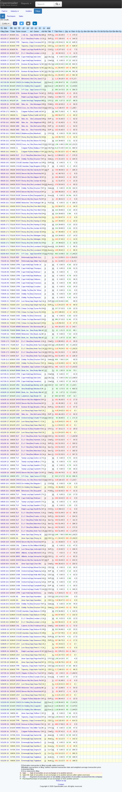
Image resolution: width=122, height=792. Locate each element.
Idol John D (38, 57)
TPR (17, 42)
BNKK (18, 330)
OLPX (18, 673)
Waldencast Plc (27, 133)
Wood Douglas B (40, 567)
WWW (18, 203)
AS (17, 534)
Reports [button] (25, 3)
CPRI (18, 57)
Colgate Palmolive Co (29, 111)
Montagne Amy (39, 104)
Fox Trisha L (39, 673)
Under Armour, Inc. (28, 100)
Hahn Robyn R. (40, 214)
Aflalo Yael (38, 261)
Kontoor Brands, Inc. (29, 64)
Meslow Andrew (40, 389)
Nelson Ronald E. (40, 629)
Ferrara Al (37, 192)
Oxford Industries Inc (29, 418)
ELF (17, 38)
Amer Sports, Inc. (28, 534)
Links (5, 23)
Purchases (11, 16)
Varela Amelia (39, 170)
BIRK (18, 79)
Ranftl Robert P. (40, 49)
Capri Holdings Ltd (28, 57)
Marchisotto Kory (40, 155)
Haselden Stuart (40, 596)
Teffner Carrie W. (40, 713)
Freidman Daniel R (41, 626)
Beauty (33, 38)
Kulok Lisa (38, 162)
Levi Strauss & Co (28, 301)
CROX (18, 108)
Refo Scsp (38, 257)
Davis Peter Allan (40, 199)
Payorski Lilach (40, 297)
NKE (17, 104)
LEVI (18, 301)
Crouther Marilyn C (41, 286)
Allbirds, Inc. (26, 553)
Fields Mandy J (40, 447)
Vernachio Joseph (41, 556)
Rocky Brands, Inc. (28, 137)
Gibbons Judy (39, 279)
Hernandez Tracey (41, 578)
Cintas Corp (26, 308)
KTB (17, 64)
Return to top (61, 781)
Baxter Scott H (39, 64)
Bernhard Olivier (40, 82)
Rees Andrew (39, 108)
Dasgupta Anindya (41, 195)
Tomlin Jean (38, 265)
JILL (17, 35)
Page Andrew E (40, 658)
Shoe (32, 79)
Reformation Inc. (27, 257)
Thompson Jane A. (41, 268)
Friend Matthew (40, 130)
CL (17, 111)
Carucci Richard (40, 90)
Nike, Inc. (25, 104)
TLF (17, 458)
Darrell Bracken (40, 254)
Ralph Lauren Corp (28, 49)
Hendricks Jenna (40, 60)
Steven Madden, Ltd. (29, 170)
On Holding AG (27, 82)
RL (17, 49)
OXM (18, 418)
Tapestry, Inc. (26, 42)
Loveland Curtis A (40, 184)
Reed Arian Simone (41, 173)
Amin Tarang (39, 345)
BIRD (18, 367)
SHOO (18, 170)
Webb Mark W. (39, 35)
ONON (18, 82)
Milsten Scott (39, 454)
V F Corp (24, 90)
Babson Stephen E (41, 611)
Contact (61, 784)
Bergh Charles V (40, 396)
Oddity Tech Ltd (27, 159)
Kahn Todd (38, 666)
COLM (18, 162)
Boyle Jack (38, 334)
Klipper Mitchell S (40, 177)
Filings (37, 11)
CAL (17, 545)
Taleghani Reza (40, 100)
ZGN (18, 735)
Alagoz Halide (39, 97)
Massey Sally (39, 731)
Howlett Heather (40, 429)
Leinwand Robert (40, 119)
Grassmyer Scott (40, 582)
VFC (17, 90)
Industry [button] (14, 11)
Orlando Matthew (40, 724)
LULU (18, 396)
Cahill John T (39, 111)
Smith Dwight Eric (40, 243)
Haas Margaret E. (40, 425)
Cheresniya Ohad (40, 294)
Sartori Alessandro (41, 735)
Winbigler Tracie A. (41, 235)
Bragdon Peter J (40, 166)
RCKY (18, 137)
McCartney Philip (40, 126)
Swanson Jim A (40, 637)
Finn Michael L (39, 206)
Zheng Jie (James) (41, 534)
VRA (17, 385)
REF (17, 257)
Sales (21, 16)
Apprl (32, 35)
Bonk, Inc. (25, 330)
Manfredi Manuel (40, 133)
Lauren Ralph (39, 651)
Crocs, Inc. (25, 108)
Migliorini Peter (39, 400)
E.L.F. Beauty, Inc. (28, 38)
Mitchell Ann (38, 553)
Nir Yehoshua (39, 290)
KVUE (18, 195)
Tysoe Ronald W (40, 308)
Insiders (29, 11)
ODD (18, 159)
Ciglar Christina (40, 472)
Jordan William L (40, 181)
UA (17, 100)
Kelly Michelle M (40, 575)
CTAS (18, 308)
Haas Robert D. (40, 410)
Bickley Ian (38, 385)
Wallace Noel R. (40, 148)
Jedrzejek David (40, 549)
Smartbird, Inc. (27, 367)
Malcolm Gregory (40, 699)
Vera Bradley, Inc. (28, 385)
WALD (18, 133)
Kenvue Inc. (26, 195)
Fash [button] (4, 11)
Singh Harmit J (39, 301)
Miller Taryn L (39, 728)
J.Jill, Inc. (25, 35)
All (2, 16)
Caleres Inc (25, 545)
